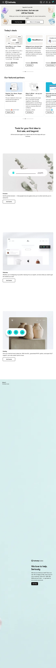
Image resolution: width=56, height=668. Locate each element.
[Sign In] (49, 2)
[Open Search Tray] (41, 2)
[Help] (46, 2)
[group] (28, 51)
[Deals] (44, 2)
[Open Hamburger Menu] (2, 2)
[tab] (25, 71)
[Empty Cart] (52, 2)
